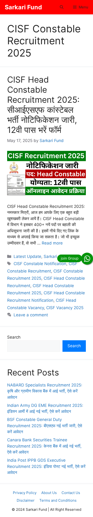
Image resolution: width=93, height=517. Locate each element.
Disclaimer (26, 500)
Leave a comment (31, 314)
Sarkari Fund (23, 7)
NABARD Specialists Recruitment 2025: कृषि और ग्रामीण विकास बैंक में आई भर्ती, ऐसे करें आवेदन (44, 391)
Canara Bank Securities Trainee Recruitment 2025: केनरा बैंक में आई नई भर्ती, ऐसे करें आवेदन (44, 446)
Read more (52, 243)
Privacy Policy (24, 492)
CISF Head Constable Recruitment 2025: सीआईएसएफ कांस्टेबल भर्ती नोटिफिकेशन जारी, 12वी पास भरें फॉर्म (43, 104)
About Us (49, 492)
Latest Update (27, 256)
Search (14, 337)
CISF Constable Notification (40, 263)
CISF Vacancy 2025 (64, 307)
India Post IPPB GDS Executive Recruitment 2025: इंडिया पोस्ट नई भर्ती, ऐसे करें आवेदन (46, 466)
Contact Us (71, 492)
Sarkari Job (54, 256)
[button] (61, 7)
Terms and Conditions (58, 500)
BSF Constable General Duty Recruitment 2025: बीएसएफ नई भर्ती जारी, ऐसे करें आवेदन (44, 425)
